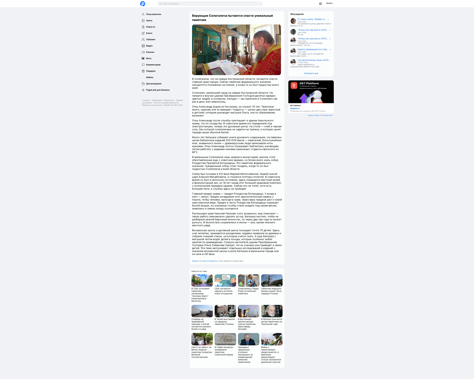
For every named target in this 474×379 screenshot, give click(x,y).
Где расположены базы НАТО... (314, 60)
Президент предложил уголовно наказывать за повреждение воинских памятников (245, 354)
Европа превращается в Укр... (313, 49)
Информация (157, 100)
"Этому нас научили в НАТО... (313, 30)
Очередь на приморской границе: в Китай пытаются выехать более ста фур (201, 324)
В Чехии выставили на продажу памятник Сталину (225, 321)
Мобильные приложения (152, 105)
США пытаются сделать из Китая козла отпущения (223, 291)
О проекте (146, 100)
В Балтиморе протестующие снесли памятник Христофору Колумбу (247, 324)
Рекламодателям (327, 115)
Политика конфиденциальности (166, 103)
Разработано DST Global (173, 105)
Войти (329, 3)
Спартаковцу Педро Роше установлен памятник (248, 291)
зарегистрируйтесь (210, 261)
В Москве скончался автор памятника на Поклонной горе (271, 321)
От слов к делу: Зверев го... (312, 19)
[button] (320, 3)
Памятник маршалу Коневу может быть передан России (271, 291)
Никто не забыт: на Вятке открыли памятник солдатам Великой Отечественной (201, 352)
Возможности (169, 100)
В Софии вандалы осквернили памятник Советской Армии (224, 351)
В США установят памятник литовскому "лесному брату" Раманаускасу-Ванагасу (200, 294)
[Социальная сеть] (146, 3)
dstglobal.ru (295, 108)
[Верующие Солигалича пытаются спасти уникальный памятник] (236, 49)
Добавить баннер (313, 115)
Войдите (195, 261)
